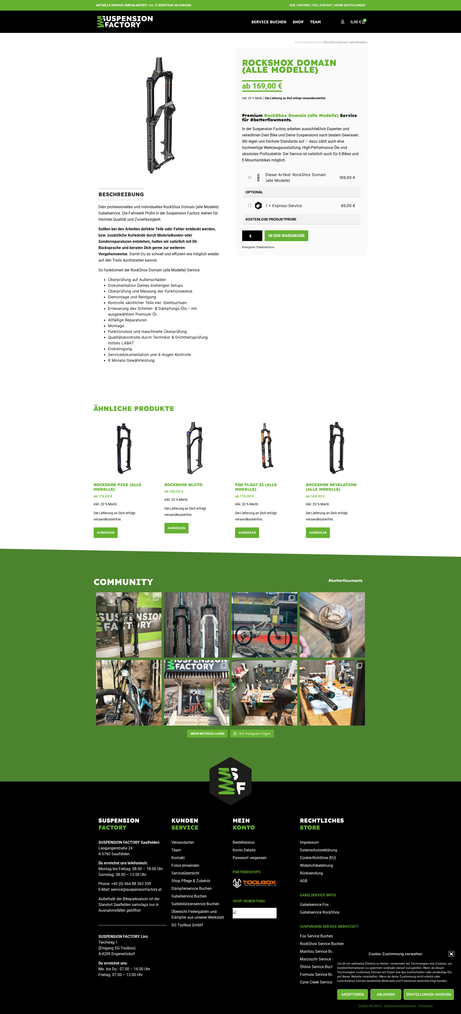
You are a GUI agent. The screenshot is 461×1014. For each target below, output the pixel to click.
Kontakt (326, 5)
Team (315, 21)
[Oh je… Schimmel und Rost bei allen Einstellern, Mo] (332, 625)
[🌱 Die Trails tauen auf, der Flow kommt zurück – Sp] (129, 693)
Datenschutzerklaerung (400, 1005)
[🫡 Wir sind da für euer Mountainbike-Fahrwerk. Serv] (332, 693)
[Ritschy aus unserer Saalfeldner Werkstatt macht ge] (264, 693)
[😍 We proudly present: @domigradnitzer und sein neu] (197, 693)
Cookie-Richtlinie (370, 1005)
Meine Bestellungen (350, 5)
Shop (298, 21)
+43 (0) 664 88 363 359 (131, 883)
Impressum (425, 1005)
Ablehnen (386, 994)
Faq (315, 5)
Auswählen (105, 532)
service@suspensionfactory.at (136, 889)
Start (298, 42)
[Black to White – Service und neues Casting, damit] (197, 625)
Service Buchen (268, 21)
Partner (303, 5)
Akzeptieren (352, 994)
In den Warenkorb (286, 235)
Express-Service (287, 205)
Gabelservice (312, 42)
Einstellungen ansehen (428, 994)
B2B (292, 5)
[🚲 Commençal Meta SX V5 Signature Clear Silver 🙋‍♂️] (264, 625)
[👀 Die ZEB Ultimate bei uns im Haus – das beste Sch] (129, 625)
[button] (451, 954)
